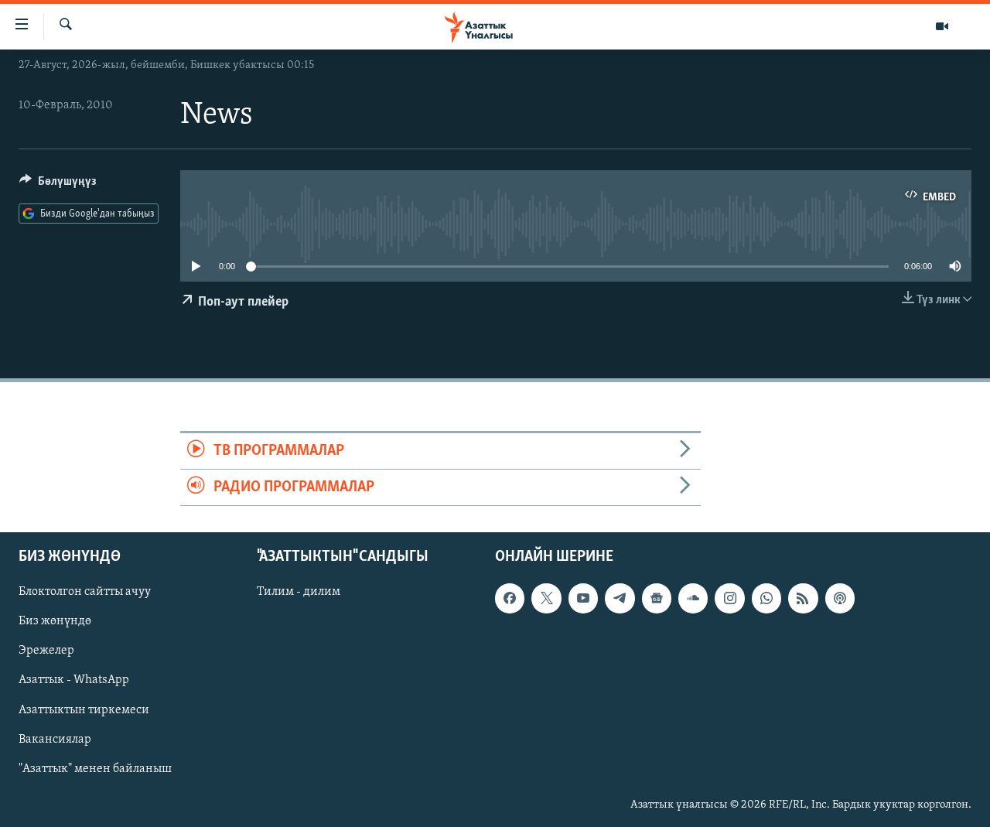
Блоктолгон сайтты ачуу (85, 592)
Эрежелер (46, 651)
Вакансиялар (55, 739)
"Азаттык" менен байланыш (95, 769)
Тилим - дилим (298, 592)
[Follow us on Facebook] (509, 598)
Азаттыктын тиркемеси (84, 710)
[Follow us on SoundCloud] (693, 598)
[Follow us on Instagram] (729, 598)
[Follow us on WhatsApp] (766, 598)
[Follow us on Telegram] (619, 598)
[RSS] (803, 598)
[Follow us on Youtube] (583, 598)
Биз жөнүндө (55, 622)
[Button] (58, 185)
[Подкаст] (840, 598)
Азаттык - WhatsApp (74, 681)
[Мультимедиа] (942, 26)
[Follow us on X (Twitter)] (546, 598)
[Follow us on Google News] (656, 598)
